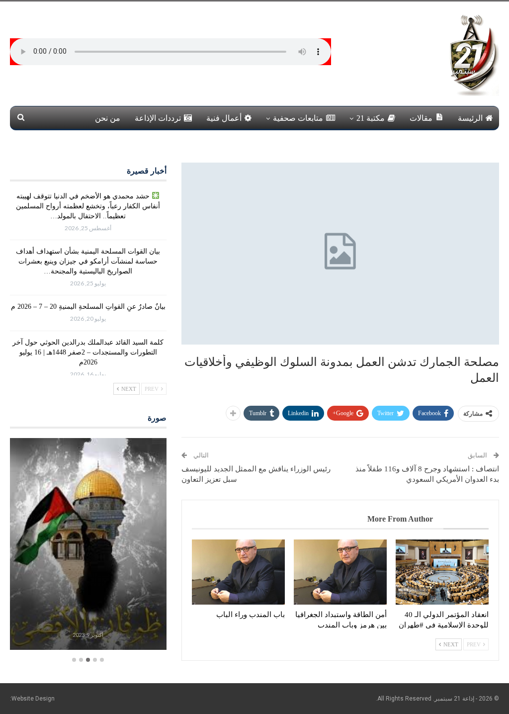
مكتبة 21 (370, 118)
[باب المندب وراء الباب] (238, 572)
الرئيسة (470, 118)
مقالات (421, 118)
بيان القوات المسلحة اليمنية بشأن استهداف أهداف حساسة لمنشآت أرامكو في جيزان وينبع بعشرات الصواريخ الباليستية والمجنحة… (88, 261)
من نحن (107, 118)
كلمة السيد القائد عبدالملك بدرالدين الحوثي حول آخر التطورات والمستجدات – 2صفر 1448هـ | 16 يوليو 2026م (88, 352)
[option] (88, 545)
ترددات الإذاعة (158, 118)
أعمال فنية (224, 118)
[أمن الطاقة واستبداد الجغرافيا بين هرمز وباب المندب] (340, 572)
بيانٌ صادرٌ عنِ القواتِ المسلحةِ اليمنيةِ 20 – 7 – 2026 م (88, 306)
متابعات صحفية (298, 118)
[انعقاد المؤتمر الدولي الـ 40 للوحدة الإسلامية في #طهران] (442, 572)
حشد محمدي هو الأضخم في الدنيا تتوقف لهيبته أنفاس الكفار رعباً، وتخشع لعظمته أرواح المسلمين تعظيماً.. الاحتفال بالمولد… (88, 206)
